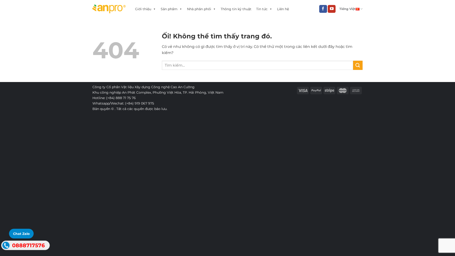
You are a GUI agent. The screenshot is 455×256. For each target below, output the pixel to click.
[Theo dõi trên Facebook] (323, 9)
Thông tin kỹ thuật (236, 9)
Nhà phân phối (199, 9)
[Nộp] (358, 65)
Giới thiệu (143, 9)
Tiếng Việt (347, 9)
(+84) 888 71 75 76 (121, 98)
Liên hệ (283, 9)
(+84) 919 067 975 (139, 103)
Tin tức (262, 9)
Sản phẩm (169, 9)
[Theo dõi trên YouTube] (332, 9)
